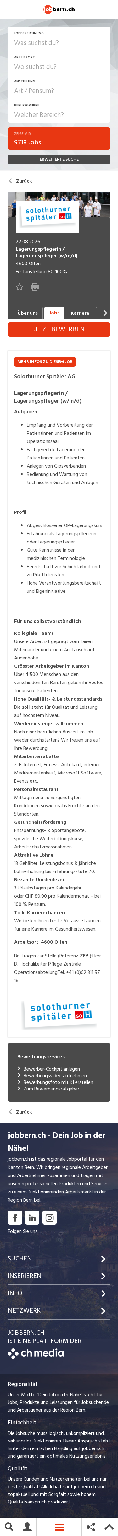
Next (105, 313)
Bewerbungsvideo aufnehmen (55, 1075)
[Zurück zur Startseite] (36, 1357)
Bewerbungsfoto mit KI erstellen (58, 1082)
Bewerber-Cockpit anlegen (52, 1069)
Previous (6, 313)
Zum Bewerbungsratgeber (51, 1089)
